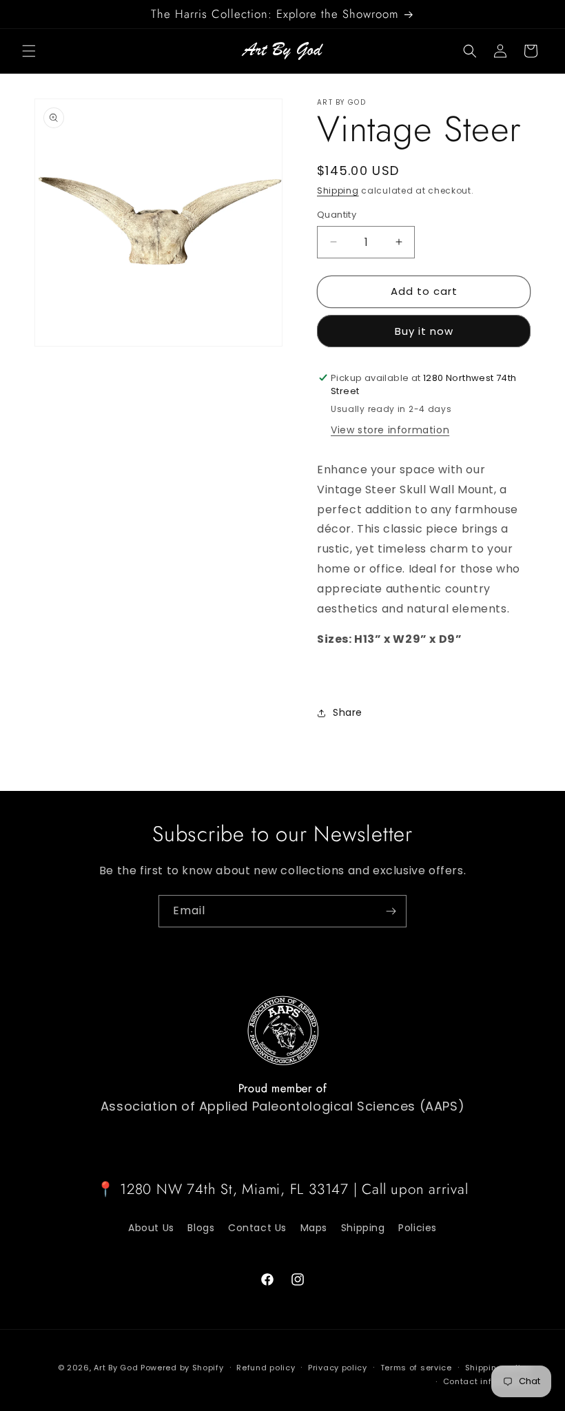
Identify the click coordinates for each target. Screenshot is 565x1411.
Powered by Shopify (182, 1367)
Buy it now (424, 331)
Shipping (338, 190)
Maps (313, 1228)
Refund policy (265, 1367)
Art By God (116, 1367)
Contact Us (257, 1228)
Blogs (200, 1228)
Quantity (336, 214)
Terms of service (416, 1367)
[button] (29, 51)
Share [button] (347, 712)
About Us (151, 1228)
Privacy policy (337, 1367)
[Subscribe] (391, 911)
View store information (390, 430)
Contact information (487, 1381)
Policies (417, 1228)
